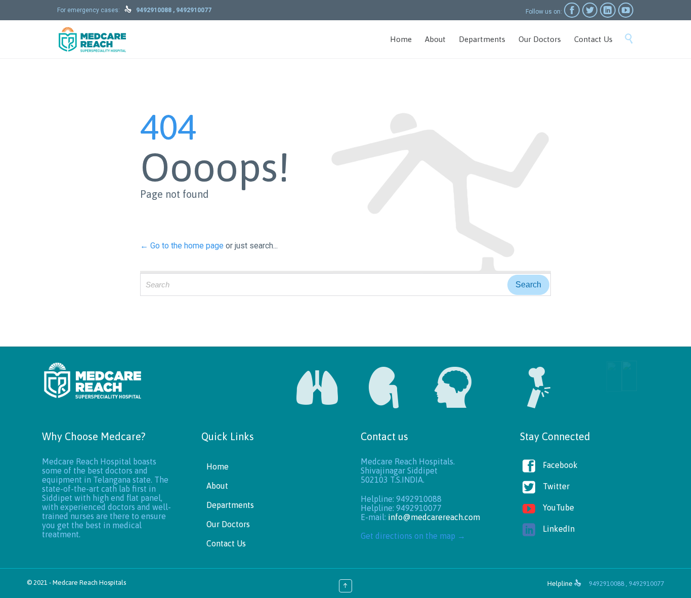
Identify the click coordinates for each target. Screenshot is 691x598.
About (217, 485)
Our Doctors (228, 524)
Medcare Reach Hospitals (89, 582)
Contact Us (226, 543)
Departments (230, 504)
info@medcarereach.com (434, 517)
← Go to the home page (182, 245)
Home (217, 466)
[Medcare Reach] (92, 39)
